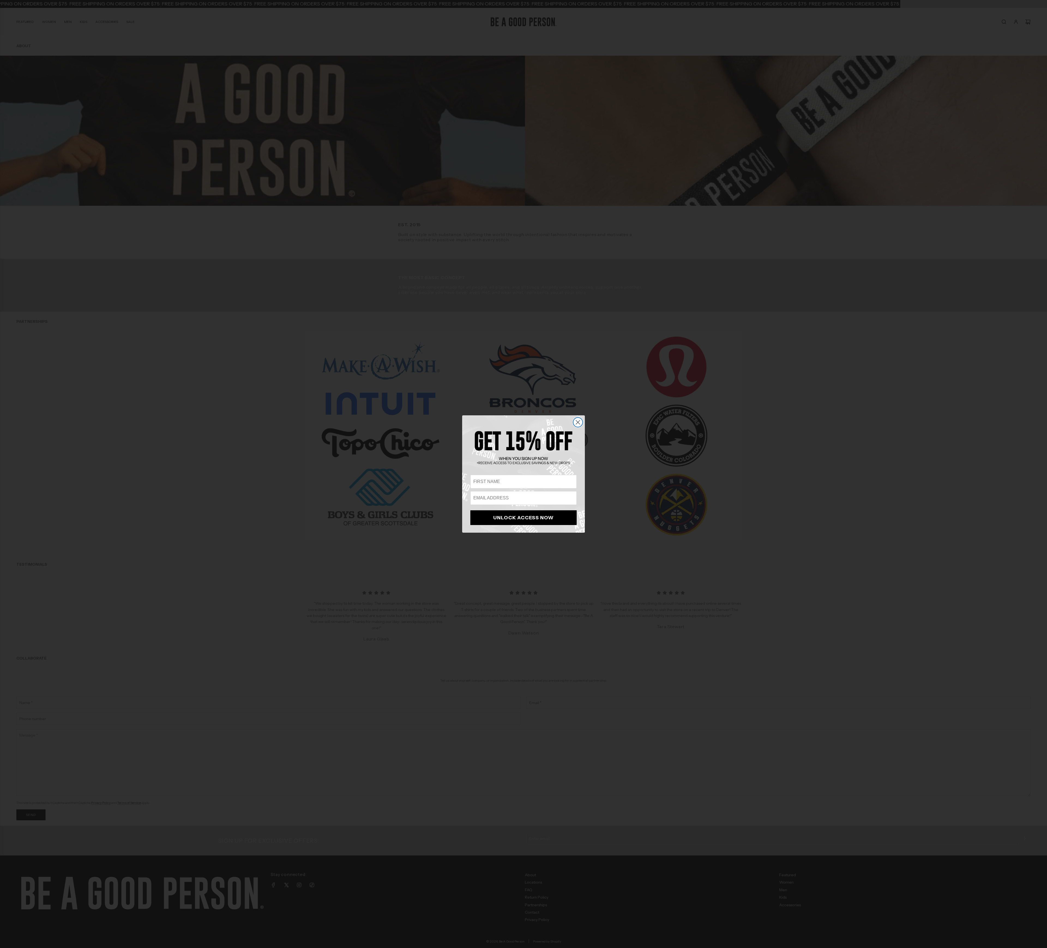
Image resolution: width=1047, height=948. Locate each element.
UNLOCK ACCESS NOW (523, 518)
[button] (523, 447)
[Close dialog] (578, 422)
